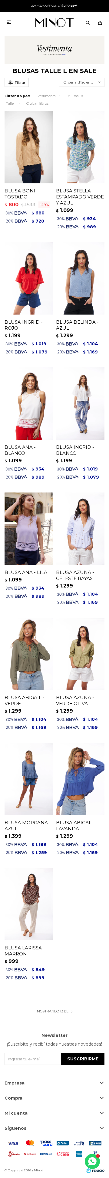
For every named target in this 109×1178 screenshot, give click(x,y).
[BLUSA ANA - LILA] (29, 528)
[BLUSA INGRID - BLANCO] (80, 403)
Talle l (10, 103)
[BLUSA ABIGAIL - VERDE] (29, 654)
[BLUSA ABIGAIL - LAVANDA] (80, 779)
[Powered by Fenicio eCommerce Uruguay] (95, 1170)
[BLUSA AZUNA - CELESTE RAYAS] (80, 528)
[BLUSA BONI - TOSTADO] (29, 147)
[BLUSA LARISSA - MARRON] (29, 904)
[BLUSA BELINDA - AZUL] (80, 278)
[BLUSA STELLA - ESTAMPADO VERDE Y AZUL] (80, 147)
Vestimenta (47, 96)
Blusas (73, 96)
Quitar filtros (37, 103)
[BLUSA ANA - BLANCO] (29, 403)
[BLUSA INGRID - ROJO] (29, 278)
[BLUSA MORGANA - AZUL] (29, 779)
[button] (88, 22)
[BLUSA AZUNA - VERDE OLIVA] (80, 654)
